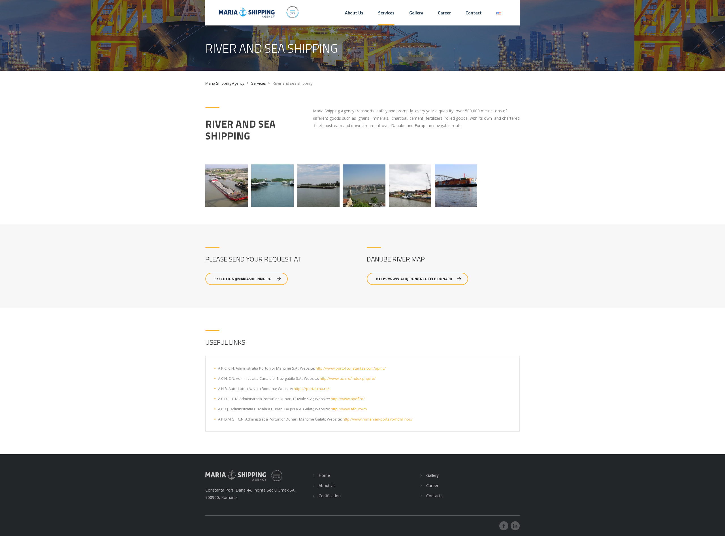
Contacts (434, 495)
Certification (330, 495)
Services (386, 12)
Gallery (416, 12)
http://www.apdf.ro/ (348, 398)
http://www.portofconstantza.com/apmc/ (351, 368)
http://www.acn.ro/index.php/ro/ (348, 378)
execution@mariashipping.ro (243, 278)
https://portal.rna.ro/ (311, 388)
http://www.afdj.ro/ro (349, 408)
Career (444, 12)
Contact (474, 12)
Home (324, 475)
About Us (354, 12)
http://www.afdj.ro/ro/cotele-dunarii (414, 278)
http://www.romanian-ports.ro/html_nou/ (378, 419)
